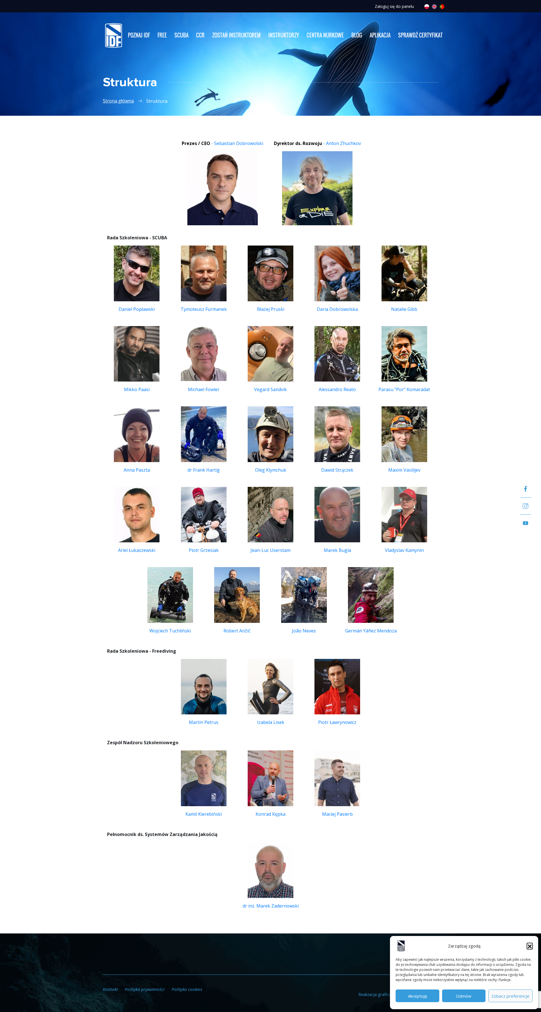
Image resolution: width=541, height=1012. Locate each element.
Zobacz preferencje (510, 996)
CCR (200, 35)
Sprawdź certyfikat (420, 35)
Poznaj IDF (139, 35)
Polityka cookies (187, 989)
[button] (530, 946)
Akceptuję (417, 996)
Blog (356, 35)
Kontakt (110, 989)
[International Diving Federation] (113, 35)
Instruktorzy (283, 35)
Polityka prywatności (145, 989)
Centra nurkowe (325, 35)
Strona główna (118, 101)
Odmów (463, 996)
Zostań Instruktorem (236, 35)
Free (162, 35)
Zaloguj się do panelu (394, 6)
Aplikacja (380, 35)
